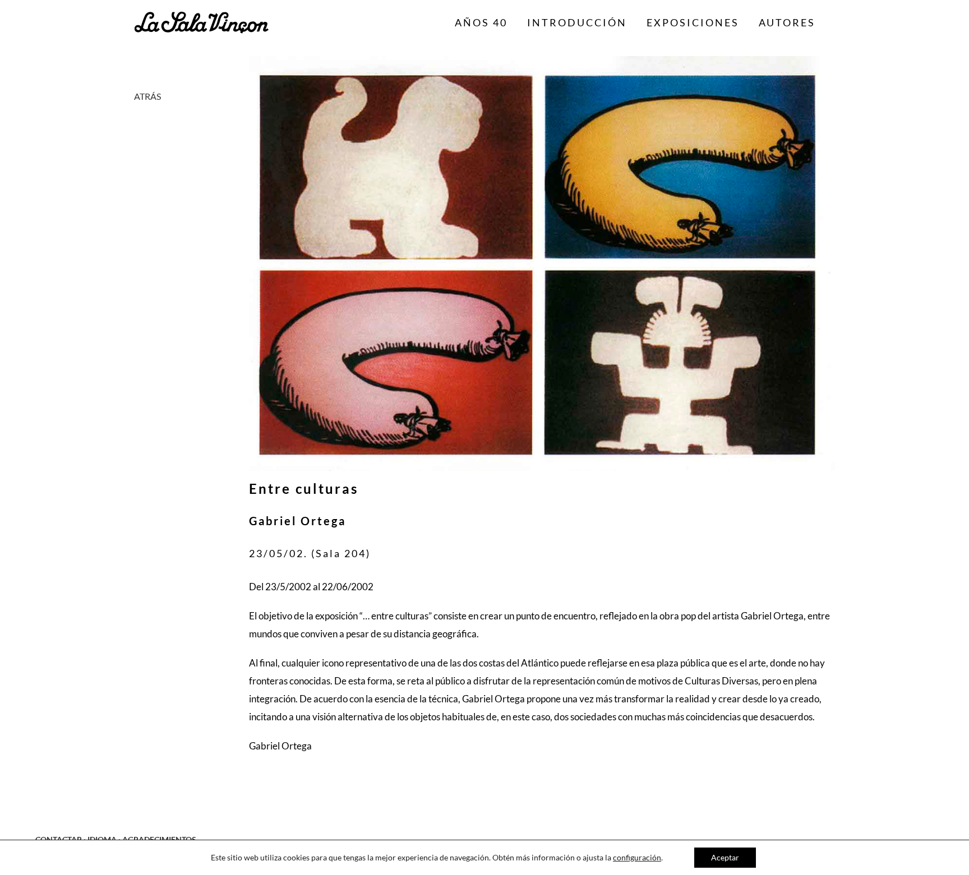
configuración (637, 857)
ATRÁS (147, 96)
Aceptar (725, 857)
